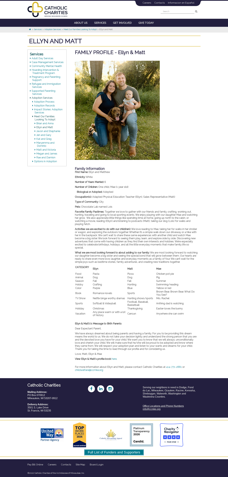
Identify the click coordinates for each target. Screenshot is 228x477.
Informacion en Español (181, 2)
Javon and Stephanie (48, 131)
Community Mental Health (47, 66)
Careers (147, 2)
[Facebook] (90, 388)
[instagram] (108, 388)
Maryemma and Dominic (45, 144)
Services (38, 29)
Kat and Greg (44, 138)
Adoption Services (52, 29)
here (114, 358)
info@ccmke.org (152, 409)
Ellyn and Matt (45, 127)
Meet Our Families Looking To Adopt (80, 29)
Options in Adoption (46, 161)
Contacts (159, 2)
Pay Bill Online (35, 464)
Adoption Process (44, 101)
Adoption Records (45, 105)
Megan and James (47, 153)
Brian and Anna (45, 123)
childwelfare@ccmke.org (89, 370)
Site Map (80, 464)
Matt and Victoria (46, 149)
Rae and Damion (46, 157)
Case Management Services (48, 62)
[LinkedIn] (99, 388)
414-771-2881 (174, 366)
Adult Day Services (42, 58)
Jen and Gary (44, 135)
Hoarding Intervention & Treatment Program (45, 71)
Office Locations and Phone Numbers (163, 406)
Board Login (96, 464)
